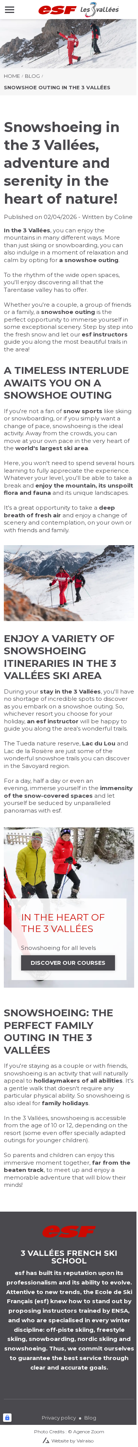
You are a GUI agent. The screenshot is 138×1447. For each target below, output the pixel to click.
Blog (32, 76)
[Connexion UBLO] (7, 1417)
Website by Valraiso (72, 1441)
